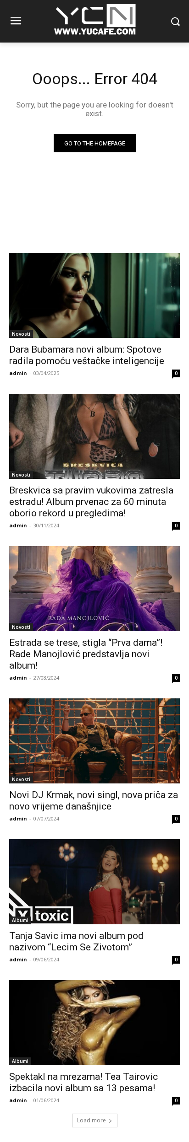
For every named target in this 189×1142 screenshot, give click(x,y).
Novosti (21, 334)
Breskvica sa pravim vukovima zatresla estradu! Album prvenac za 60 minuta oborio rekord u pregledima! (91, 502)
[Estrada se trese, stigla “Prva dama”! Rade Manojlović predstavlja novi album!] (94, 588)
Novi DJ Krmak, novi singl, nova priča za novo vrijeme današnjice (93, 800)
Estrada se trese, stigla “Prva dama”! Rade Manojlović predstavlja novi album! (85, 654)
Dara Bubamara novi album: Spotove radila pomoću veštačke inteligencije (86, 355)
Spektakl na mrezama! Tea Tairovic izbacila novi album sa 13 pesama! (83, 1082)
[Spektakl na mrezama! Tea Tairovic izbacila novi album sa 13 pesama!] (94, 1022)
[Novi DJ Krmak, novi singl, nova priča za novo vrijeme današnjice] (94, 740)
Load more (91, 1120)
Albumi (20, 920)
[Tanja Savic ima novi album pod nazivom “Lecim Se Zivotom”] (94, 881)
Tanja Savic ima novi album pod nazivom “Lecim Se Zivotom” (76, 941)
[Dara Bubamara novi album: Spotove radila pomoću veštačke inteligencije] (94, 295)
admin (18, 373)
